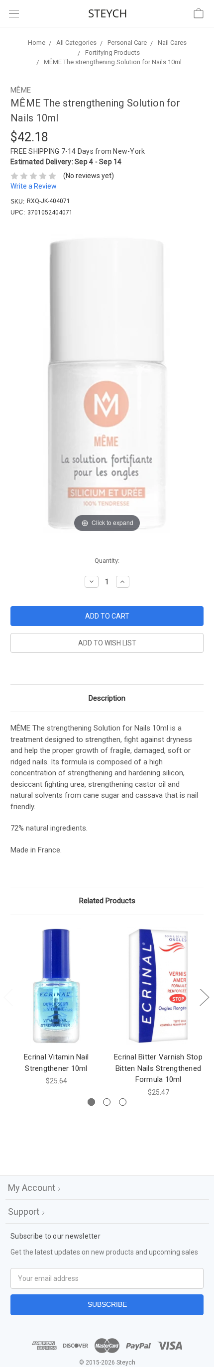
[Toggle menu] (13, 13)
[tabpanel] (56, 1006)
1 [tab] (91, 1102)
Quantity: (107, 560)
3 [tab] (122, 1102)
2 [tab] (106, 1102)
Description (107, 698)
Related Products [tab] (107, 900)
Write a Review (33, 186)
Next (204, 996)
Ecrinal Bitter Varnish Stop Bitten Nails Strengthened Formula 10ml (158, 1068)
